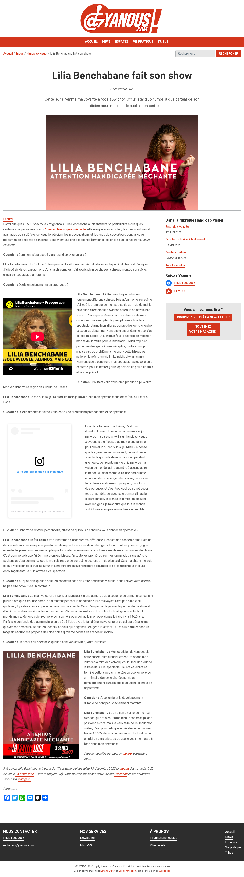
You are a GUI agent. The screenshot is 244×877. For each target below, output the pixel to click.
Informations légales (163, 838)
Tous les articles (175, 265)
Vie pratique (233, 847)
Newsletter (87, 838)
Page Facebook (184, 283)
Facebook (120, 774)
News (229, 837)
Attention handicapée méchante (65, 229)
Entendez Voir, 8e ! (178, 226)
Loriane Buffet (107, 871)
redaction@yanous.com (18, 845)
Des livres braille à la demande (186, 239)
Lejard (127, 753)
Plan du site (157, 845)
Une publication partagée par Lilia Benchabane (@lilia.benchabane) (52, 511)
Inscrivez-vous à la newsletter (203, 317)
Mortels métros (176, 252)
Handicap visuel (36, 53)
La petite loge (24, 774)
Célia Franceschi (127, 871)
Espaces (231, 842)
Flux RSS (180, 291)
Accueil (8, 53)
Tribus (20, 53)
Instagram (24, 779)
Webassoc (164, 871)
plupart (124, 768)
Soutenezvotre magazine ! (203, 329)
